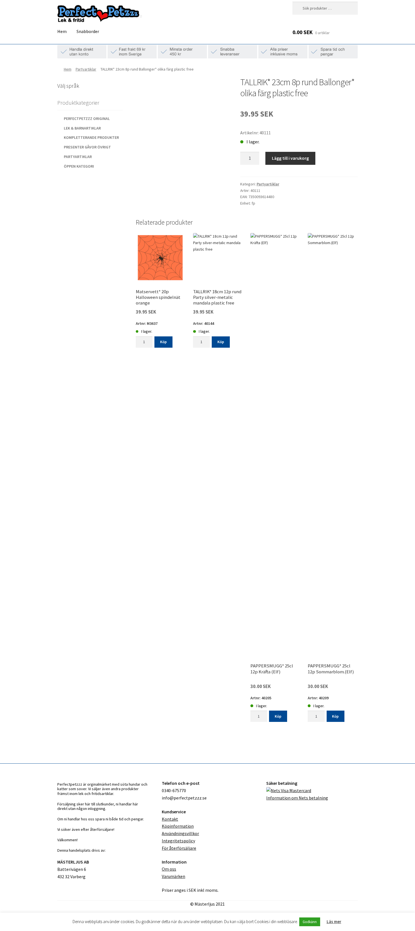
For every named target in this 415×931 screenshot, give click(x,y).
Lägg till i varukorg (290, 158)
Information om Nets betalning (297, 798)
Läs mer (334, 921)
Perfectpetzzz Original (87, 118)
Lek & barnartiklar (82, 128)
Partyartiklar (86, 69)
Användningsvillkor (180, 833)
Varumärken (173, 876)
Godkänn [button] (310, 921)
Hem (62, 31)
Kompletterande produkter (91, 137)
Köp (163, 341)
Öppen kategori (79, 166)
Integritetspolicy (178, 841)
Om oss (169, 869)
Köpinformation (178, 826)
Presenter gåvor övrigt (87, 147)
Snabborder (88, 31)
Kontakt (170, 819)
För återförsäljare (179, 848)
